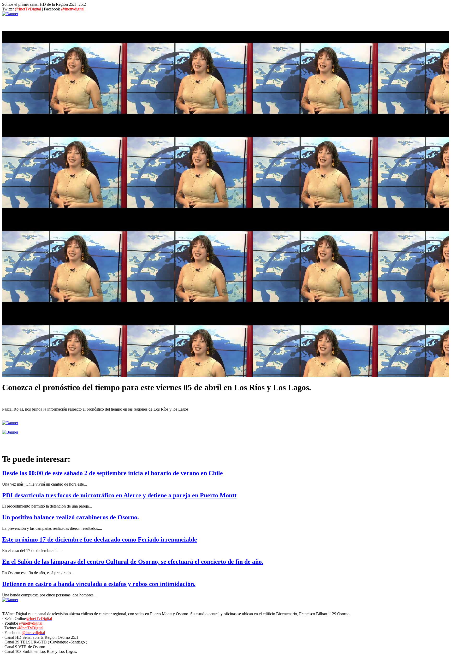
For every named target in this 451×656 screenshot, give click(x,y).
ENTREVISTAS (69, 23)
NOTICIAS (37, 23)
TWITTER (257, 23)
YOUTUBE (200, 23)
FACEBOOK (229, 23)
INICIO (13, 23)
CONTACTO (134, 23)
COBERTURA (103, 23)
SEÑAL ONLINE (167, 23)
